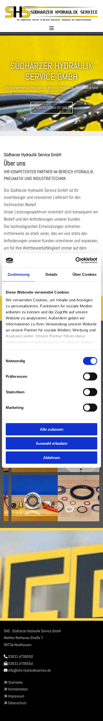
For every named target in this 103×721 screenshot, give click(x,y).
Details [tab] (52, 274)
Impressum (16, 696)
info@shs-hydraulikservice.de (29, 670)
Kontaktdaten (18, 689)
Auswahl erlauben (51, 443)
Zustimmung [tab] (19, 274)
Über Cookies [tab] (84, 274)
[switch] (90, 376)
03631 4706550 (20, 656)
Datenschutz (17, 702)
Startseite (15, 682)
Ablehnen (51, 457)
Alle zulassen (51, 429)
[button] (51, 108)
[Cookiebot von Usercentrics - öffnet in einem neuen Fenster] (75, 260)
